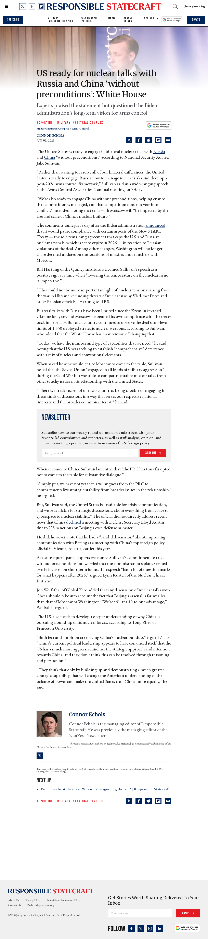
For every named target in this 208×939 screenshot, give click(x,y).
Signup (185, 913)
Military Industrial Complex (60, 20)
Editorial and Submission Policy (63, 900)
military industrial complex (53, 128)
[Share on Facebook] (138, 140)
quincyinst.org (194, 6)
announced (155, 225)
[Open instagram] (150, 928)
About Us (13, 900)
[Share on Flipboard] (158, 140)
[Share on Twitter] (129, 140)
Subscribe (13, 20)
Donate (196, 20)
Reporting (45, 123)
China (49, 157)
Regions (149, 18)
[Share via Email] (168, 140)
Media (112, 18)
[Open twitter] (22, 6)
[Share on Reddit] (148, 140)
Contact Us (14, 905)
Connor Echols (51, 135)
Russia (159, 151)
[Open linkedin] (159, 928)
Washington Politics (89, 20)
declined (73, 522)
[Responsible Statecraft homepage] (50, 890)
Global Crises (128, 20)
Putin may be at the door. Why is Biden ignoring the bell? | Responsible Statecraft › (105, 791)
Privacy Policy (32, 900)
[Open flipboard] (41, 6)
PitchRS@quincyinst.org (40, 905)
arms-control (80, 128)
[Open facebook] (32, 6)
